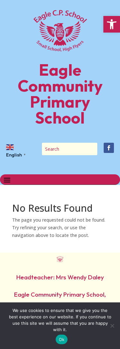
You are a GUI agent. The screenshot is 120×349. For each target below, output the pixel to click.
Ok (62, 339)
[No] (112, 325)
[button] (111, 24)
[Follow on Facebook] (109, 148)
